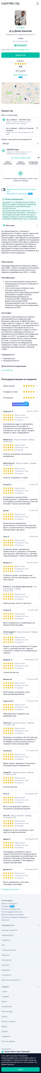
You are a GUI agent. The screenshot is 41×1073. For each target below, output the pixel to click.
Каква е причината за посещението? (16, 139)
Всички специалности (11, 980)
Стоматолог (7, 975)
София (4, 991)
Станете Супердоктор (10, 909)
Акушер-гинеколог (10, 930)
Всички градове (8, 1041)
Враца (4, 1026)
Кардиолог (6, 970)
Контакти (5, 920)
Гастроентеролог (9, 950)
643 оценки (21, 71)
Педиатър (6, 940)
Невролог (6, 955)
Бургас (4, 1016)
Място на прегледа (9, 115)
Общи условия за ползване (12, 914)
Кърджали (6, 1036)
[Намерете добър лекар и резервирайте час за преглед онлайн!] (10, 3)
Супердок (7, 906)
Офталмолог (7, 960)
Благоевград (7, 1011)
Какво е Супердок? (9, 903)
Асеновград (7, 1006)
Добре (20, 1069)
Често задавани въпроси (11, 912)
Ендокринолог (8, 935)
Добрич (5, 1031)
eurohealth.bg (7, 370)
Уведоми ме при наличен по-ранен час (21, 191)
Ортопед (5, 965)
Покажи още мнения (10, 889)
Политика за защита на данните (14, 917)
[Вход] (38, 3)
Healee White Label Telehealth (17, 1051)
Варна (4, 1001)
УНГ (3, 945)
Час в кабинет (21, 45)
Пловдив (5, 996)
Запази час (20, 55)
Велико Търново (8, 1021)
